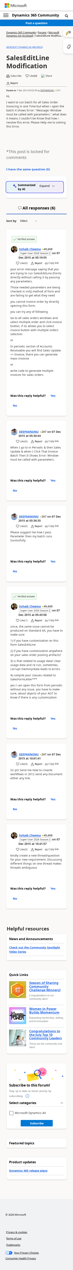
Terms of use (13, 1238)
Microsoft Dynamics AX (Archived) (32, 34)
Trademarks (13, 1245)
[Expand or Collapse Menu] (6, 15)
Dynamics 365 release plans (28, 1171)
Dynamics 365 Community (35, 15)
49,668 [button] (48, 249)
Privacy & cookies (16, 1232)
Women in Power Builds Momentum (44, 1010)
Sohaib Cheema (30, 249)
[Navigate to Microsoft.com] (16, 5)
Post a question (36, 23)
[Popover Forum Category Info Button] (27, 1096)
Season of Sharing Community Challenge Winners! (45, 986)
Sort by (11, 221)
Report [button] (14, 83)
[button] (66, 15)
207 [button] (58, 90)
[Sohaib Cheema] (14, 249)
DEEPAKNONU (47, 90)
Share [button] (48, 76)
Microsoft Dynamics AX (30, 1113)
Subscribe (37, 1123)
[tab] (36, 209)
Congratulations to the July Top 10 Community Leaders (45, 1035)
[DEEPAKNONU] (14, 432)
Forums (42, 32)
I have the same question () (28, 169)
